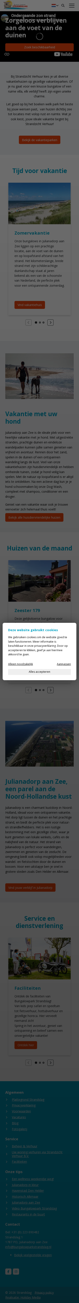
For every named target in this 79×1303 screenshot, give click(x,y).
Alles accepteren (39, 672)
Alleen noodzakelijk (20, 664)
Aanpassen (64, 664)
